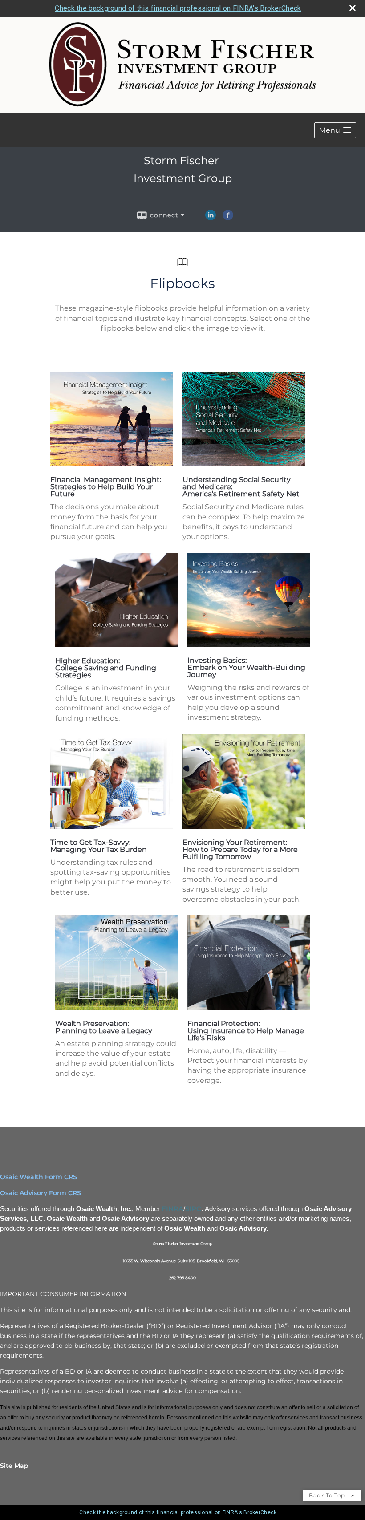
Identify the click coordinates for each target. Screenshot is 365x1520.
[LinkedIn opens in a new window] (210, 218)
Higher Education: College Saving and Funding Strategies (105, 668)
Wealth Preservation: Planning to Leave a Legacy (103, 1027)
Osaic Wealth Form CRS (38, 1177)
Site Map (14, 1466)
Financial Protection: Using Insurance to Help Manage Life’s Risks (245, 1030)
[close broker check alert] (352, 8)
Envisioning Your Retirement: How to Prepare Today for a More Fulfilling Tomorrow (240, 849)
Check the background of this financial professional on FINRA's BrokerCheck (178, 8)
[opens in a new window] (111, 463)
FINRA (172, 1209)
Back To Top (328, 1495)
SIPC (193, 1209)
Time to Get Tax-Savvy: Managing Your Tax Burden (98, 846)
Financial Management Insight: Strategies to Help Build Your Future (105, 486)
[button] (335, 130)
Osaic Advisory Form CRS (40, 1193)
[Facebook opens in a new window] (228, 218)
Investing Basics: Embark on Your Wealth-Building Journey (246, 667)
